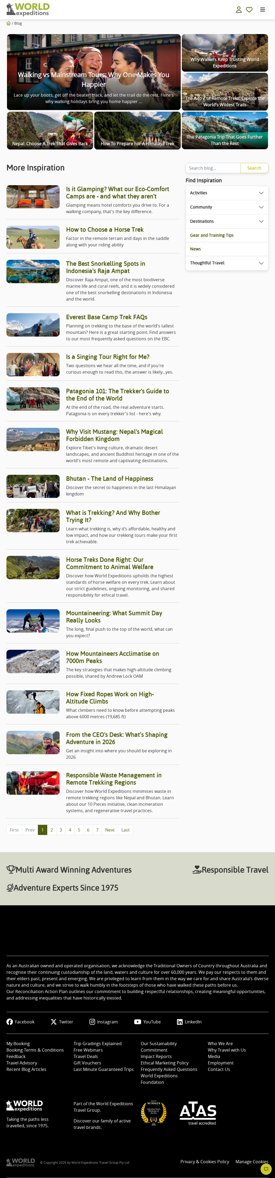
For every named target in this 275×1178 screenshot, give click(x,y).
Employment (221, 1063)
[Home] (8, 23)
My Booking (18, 1043)
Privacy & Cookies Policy (204, 1162)
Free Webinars (88, 1050)
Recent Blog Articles (26, 1069)
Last (125, 830)
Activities (198, 192)
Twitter (66, 1022)
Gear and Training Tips (212, 235)
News (195, 248)
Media (214, 1056)
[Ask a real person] (266, 1169)
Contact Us (219, 1069)
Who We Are (220, 1043)
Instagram (107, 1022)
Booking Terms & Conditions (35, 1050)
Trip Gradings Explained (98, 1043)
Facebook (24, 1022)
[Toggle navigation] (263, 10)
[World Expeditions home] (28, 10)
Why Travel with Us (227, 1050)
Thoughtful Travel (207, 262)
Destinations (202, 221)
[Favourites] (249, 9)
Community (201, 207)
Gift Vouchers (87, 1063)
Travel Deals (86, 1056)
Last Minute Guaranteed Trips (104, 1069)
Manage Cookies (252, 1162)
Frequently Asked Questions (169, 1069)
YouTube (152, 1022)
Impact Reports (156, 1056)
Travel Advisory (21, 1063)
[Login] (239, 9)
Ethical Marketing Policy (165, 1063)
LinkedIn (193, 1022)
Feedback (16, 1056)
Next (110, 830)
